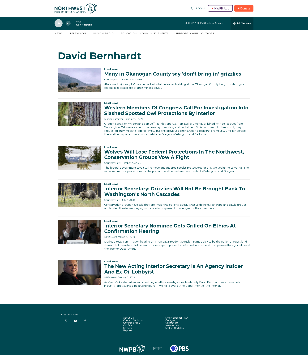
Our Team (128, 325)
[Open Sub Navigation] (65, 33)
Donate (245, 8)
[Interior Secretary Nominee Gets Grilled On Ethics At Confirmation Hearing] (79, 232)
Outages (207, 33)
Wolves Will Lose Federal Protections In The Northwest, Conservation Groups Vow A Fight (174, 154)
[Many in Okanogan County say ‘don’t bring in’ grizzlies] (79, 80)
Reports (127, 330)
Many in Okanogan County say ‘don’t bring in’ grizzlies (172, 74)
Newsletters (172, 325)
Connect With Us (132, 320)
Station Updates (174, 328)
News (59, 33)
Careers (127, 328)
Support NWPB (186, 33)
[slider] (73, 23)
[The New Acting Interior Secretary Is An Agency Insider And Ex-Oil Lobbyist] (79, 272)
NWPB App (221, 8)
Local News (111, 69)
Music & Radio (103, 33)
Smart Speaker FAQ (176, 318)
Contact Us (171, 323)
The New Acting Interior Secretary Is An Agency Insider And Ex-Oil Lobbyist (173, 269)
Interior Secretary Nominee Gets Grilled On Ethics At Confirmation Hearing (170, 228)
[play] (58, 23)
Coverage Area (131, 323)
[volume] (68, 23)
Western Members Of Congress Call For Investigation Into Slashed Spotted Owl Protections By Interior (176, 110)
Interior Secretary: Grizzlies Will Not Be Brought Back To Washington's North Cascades (174, 191)
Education (129, 33)
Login (200, 8)
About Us (128, 318)
